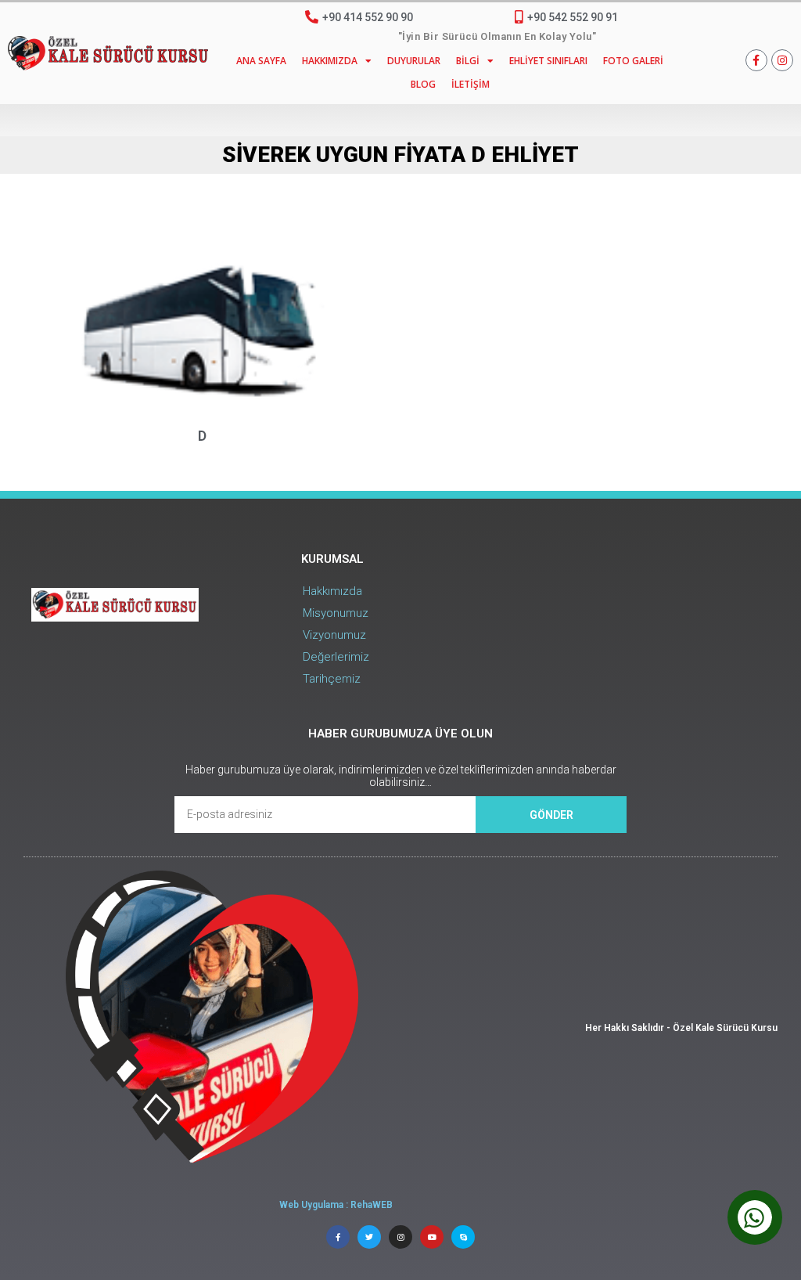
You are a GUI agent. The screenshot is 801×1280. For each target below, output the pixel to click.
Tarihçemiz (332, 679)
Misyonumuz (335, 613)
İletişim (470, 84)
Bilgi (468, 60)
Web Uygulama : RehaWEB (336, 1204)
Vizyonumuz (334, 635)
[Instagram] (782, 60)
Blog (423, 84)
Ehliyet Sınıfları (548, 60)
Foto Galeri (633, 60)
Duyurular (413, 60)
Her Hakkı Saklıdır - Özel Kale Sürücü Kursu (681, 1027)
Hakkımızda (329, 60)
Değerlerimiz (336, 657)
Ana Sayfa (261, 60)
